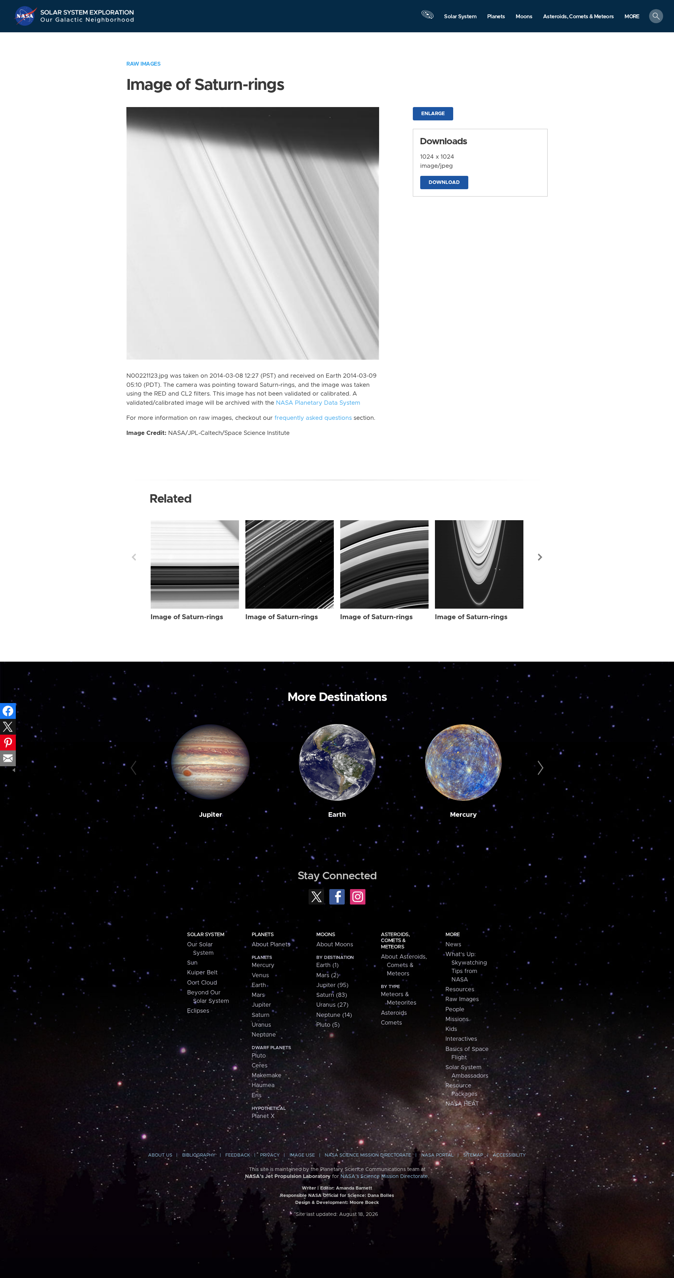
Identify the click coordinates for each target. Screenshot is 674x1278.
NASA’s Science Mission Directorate (384, 1176)
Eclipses (198, 1011)
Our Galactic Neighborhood (87, 21)
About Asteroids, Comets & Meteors (404, 965)
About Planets (271, 944)
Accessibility (509, 1155)
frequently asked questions (313, 418)
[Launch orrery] (428, 18)
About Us (160, 1155)
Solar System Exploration (87, 10)
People (454, 1009)
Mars (258, 995)
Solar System (205, 934)
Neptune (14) (334, 1015)
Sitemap (473, 1155)
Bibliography (199, 1155)
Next (540, 557)
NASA (26, 16)
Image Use (302, 1155)
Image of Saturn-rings (187, 617)
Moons (325, 934)
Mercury (463, 815)
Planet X (263, 1116)
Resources (459, 989)
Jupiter (210, 815)
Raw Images (143, 64)
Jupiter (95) (332, 985)
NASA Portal (437, 1155)
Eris (257, 1095)
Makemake (267, 1075)
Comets (391, 1023)
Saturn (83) (331, 995)
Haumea (263, 1085)
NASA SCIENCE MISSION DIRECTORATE (368, 1155)
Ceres (259, 1065)
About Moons (334, 944)
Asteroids (394, 1013)
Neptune (264, 1035)
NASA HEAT (462, 1104)
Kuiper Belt (202, 972)
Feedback (237, 1155)
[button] (632, 16)
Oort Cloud (202, 983)
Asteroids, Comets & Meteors (395, 940)
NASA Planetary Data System (318, 403)
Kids (451, 1029)
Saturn (261, 1015)
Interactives (461, 1039)
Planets (262, 934)
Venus (260, 975)
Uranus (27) (332, 1005)
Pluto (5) (328, 1025)
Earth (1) (327, 965)
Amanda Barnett (354, 1188)
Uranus (261, 1025)
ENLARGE (433, 113)
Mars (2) (327, 975)
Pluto (259, 1056)
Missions (457, 1019)
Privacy (270, 1155)
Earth (337, 815)
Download (444, 182)
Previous (133, 557)
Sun (192, 963)
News (453, 944)
